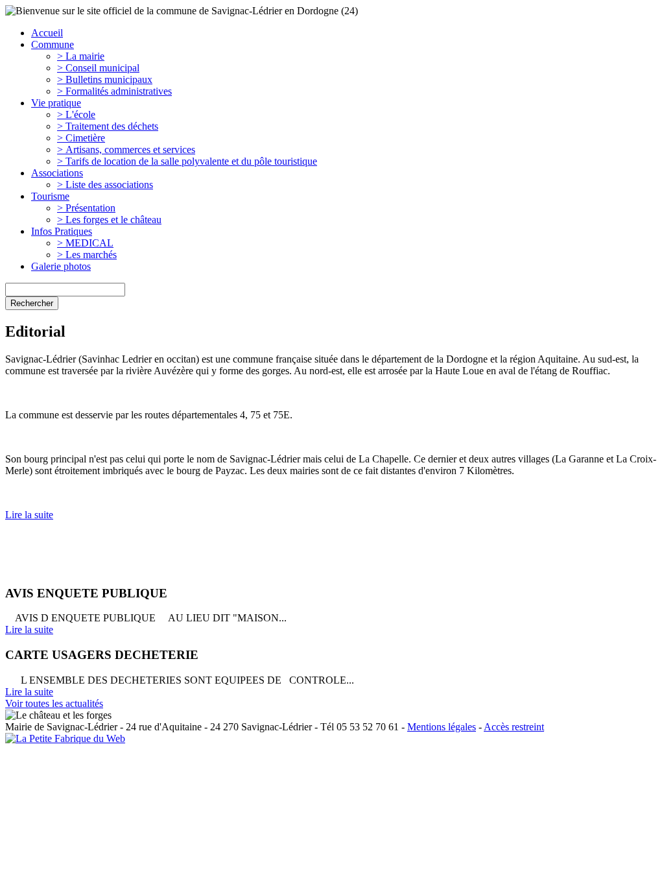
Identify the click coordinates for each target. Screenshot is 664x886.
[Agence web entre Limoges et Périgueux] (65, 738)
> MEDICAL (85, 242)
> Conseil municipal (98, 67)
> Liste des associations (105, 184)
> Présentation (86, 207)
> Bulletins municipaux (104, 79)
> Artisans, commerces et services (126, 149)
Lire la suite (29, 514)
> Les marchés (87, 254)
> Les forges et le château (109, 219)
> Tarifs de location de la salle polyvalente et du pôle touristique (187, 161)
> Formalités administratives (114, 91)
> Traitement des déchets (107, 126)
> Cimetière (81, 137)
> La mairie (80, 56)
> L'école (76, 114)
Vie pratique (56, 102)
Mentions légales (441, 726)
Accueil (47, 32)
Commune (52, 44)
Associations (57, 172)
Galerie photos (61, 266)
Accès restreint (514, 726)
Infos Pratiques (61, 231)
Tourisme (50, 196)
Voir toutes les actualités (54, 703)
